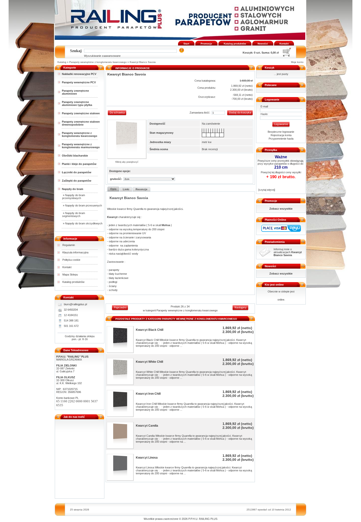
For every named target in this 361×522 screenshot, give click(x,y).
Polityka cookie (71, 259)
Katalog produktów (235, 43)
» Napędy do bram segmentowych (73, 215)
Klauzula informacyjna (75, 252)
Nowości (263, 43)
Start (186, 43)
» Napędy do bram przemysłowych (73, 197)
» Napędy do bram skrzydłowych (82, 223)
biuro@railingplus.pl (75, 304)
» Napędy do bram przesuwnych (82, 205)
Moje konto (297, 62)
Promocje (206, 43)
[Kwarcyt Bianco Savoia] (127, 139)
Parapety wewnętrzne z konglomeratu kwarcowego (98, 62)
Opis (113, 189)
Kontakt (284, 43)
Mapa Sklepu (70, 274)
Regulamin (68, 245)
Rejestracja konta (281, 135)
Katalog (61, 62)
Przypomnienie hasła (281, 138)
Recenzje (141, 189)
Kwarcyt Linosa (147, 457)
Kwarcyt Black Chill (149, 330)
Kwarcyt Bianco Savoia (143, 62)
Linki (126, 189)
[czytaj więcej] (266, 189)
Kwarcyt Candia (147, 425)
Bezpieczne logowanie (281, 131)
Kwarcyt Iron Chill (148, 393)
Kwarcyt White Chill (149, 361)
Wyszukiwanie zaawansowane (102, 55)
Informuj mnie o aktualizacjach (288, 252)
